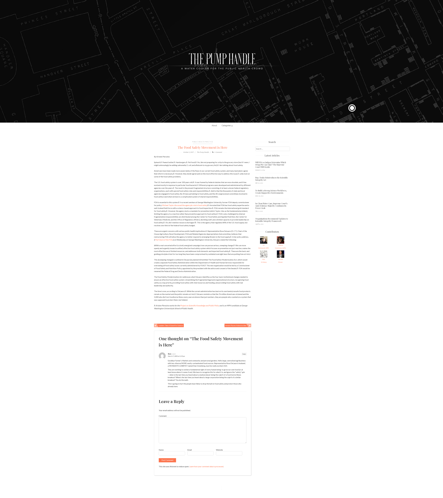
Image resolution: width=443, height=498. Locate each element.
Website (219, 450)
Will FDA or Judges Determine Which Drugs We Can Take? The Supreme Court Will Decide (270, 164)
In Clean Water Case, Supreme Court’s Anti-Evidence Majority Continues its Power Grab (271, 205)
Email (189, 450)
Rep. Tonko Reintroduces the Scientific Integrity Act (271, 179)
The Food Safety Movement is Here (202, 147)
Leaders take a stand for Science (171, 325)
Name (161, 450)
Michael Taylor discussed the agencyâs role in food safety (184, 205)
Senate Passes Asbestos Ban (235, 325)
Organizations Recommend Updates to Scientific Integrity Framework (271, 220)
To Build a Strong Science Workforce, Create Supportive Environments (271, 191)
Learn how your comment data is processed (206, 466)
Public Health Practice (202, 142)
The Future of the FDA (164, 240)
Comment (163, 416)
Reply (244, 354)
